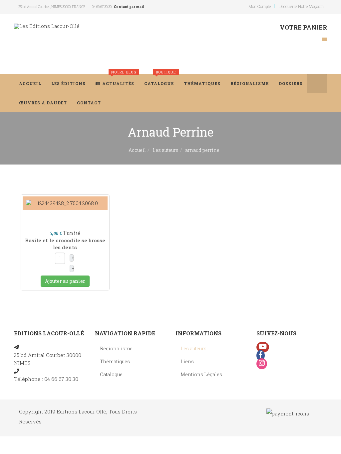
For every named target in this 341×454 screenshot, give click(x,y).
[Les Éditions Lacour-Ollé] (47, 26)
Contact (89, 102)
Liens (187, 361)
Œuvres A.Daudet (43, 102)
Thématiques (202, 83)
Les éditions (68, 83)
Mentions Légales (201, 374)
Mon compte (259, 6)
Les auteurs (165, 150)
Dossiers (291, 83)
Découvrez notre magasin (301, 6)
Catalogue (160, 80)
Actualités (119, 80)
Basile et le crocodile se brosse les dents (65, 244)
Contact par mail (129, 7)
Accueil (30, 83)
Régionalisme (249, 83)
